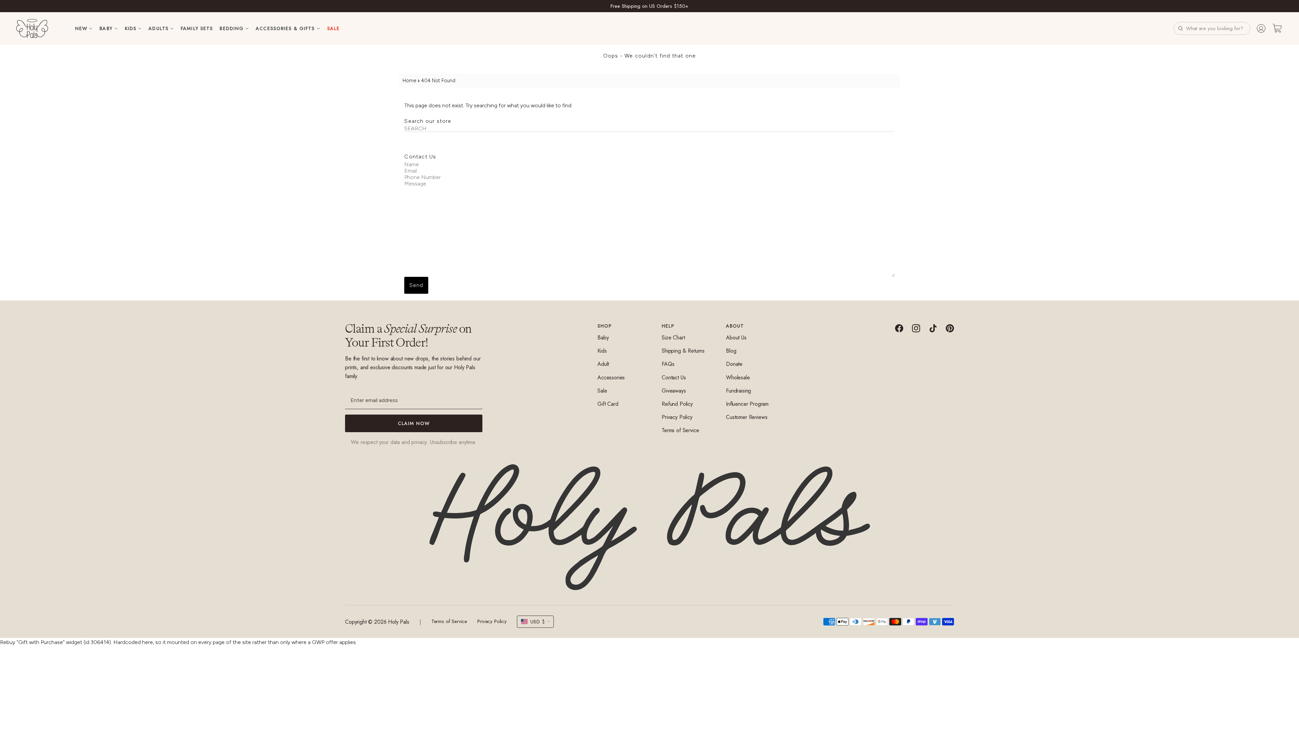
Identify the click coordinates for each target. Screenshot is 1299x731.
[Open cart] (1277, 28)
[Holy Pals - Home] (32, 28)
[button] (1211, 28)
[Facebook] (899, 328)
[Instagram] (916, 328)
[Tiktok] (933, 328)
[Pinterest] (950, 328)
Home (409, 80)
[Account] (1261, 28)
